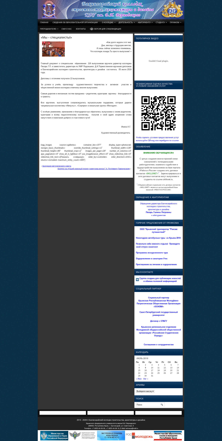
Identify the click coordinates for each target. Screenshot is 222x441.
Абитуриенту (145, 22)
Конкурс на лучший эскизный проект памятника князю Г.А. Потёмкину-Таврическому (94, 168)
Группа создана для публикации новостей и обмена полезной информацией (160, 280)
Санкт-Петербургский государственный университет (159, 313)
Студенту (161, 22)
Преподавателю (49, 28)
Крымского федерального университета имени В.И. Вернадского (111, 423)
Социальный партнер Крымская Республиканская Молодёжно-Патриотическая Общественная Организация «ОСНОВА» (158, 302)
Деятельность (127, 22)
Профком (175, 22)
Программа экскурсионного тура (152, 252)
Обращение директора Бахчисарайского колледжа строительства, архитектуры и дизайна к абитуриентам (158, 209)
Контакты (81, 29)
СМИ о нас (66, 29)
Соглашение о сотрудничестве (159, 344)
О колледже (108, 22)
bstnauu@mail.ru (132, 428)
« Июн (139, 378)
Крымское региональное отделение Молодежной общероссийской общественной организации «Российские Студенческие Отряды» (158, 331)
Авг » (145, 378)
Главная (44, 22)
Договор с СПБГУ (158, 320)
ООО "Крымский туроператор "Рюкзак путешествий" (158, 230)
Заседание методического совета (56, 166)
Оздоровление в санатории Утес (151, 258)
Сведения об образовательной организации (75, 22)
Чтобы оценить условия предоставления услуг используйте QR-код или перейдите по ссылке (157, 139)
